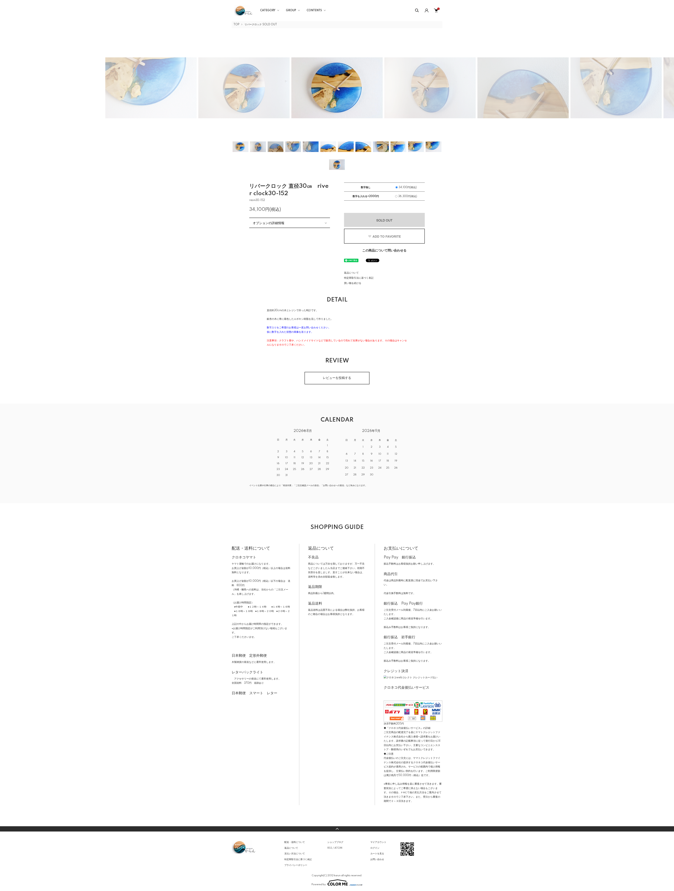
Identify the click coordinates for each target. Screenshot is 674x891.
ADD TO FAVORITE (386, 236)
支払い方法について (294, 853)
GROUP (291, 10)
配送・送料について (294, 842)
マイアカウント (378, 842)
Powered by (318, 884)
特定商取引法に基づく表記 (359, 278)
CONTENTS (314, 10)
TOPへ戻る (337, 829)
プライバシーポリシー (295, 865)
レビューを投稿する (337, 378)
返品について (351, 272)
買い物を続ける (352, 283)
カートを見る (377, 853)
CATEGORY (267, 10)
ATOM (338, 848)
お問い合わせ (377, 859)
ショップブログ (335, 842)
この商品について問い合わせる (384, 250)
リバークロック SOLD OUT (261, 24)
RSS (329, 848)
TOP (236, 24)
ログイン (374, 848)
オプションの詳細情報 (268, 222)
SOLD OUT (384, 220)
